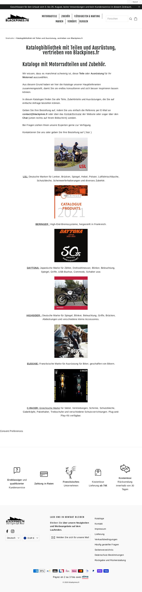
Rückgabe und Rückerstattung (110, 560)
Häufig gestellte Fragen (107, 544)
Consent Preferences (11, 431)
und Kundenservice (17, 484)
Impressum (100, 529)
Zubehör (65, 16)
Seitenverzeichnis (104, 550)
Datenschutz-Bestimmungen (109, 555)
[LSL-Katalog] (71, 170)
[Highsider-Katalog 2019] (71, 309)
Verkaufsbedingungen (106, 539)
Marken (59, 21)
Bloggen (83, 21)
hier (88, 132)
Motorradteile (49, 16)
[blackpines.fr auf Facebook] (7, 531)
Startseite (10, 38)
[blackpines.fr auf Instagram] (12, 531)
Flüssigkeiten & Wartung (87, 16)
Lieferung (100, 534)
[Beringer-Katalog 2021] (71, 217)
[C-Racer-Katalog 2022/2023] (71, 401)
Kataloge (99, 518)
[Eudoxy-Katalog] (71, 357)
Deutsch (11, 538)
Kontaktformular (73, 114)
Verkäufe (72, 21)
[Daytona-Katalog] (71, 261)
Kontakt (99, 524)
